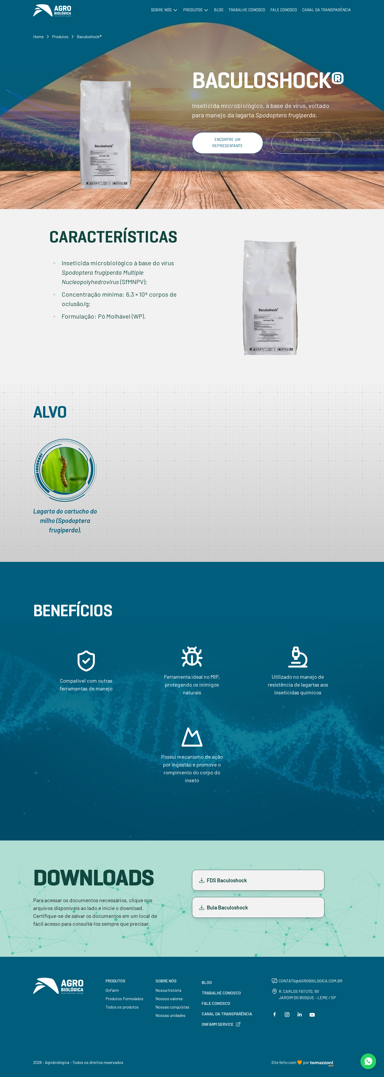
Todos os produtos (122, 1006)
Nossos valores (169, 998)
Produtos (193, 10)
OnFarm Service (218, 1024)
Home (38, 36)
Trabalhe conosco (247, 10)
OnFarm (112, 990)
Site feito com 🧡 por (290, 1062)
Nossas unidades (170, 1015)
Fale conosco (283, 10)
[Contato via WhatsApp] (368, 1061)
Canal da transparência (326, 10)
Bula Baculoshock (227, 907)
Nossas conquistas (172, 1006)
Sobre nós (162, 10)
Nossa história (168, 990)
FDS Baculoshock (227, 880)
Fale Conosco (307, 140)
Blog (218, 10)
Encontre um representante (227, 143)
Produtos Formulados (124, 998)
